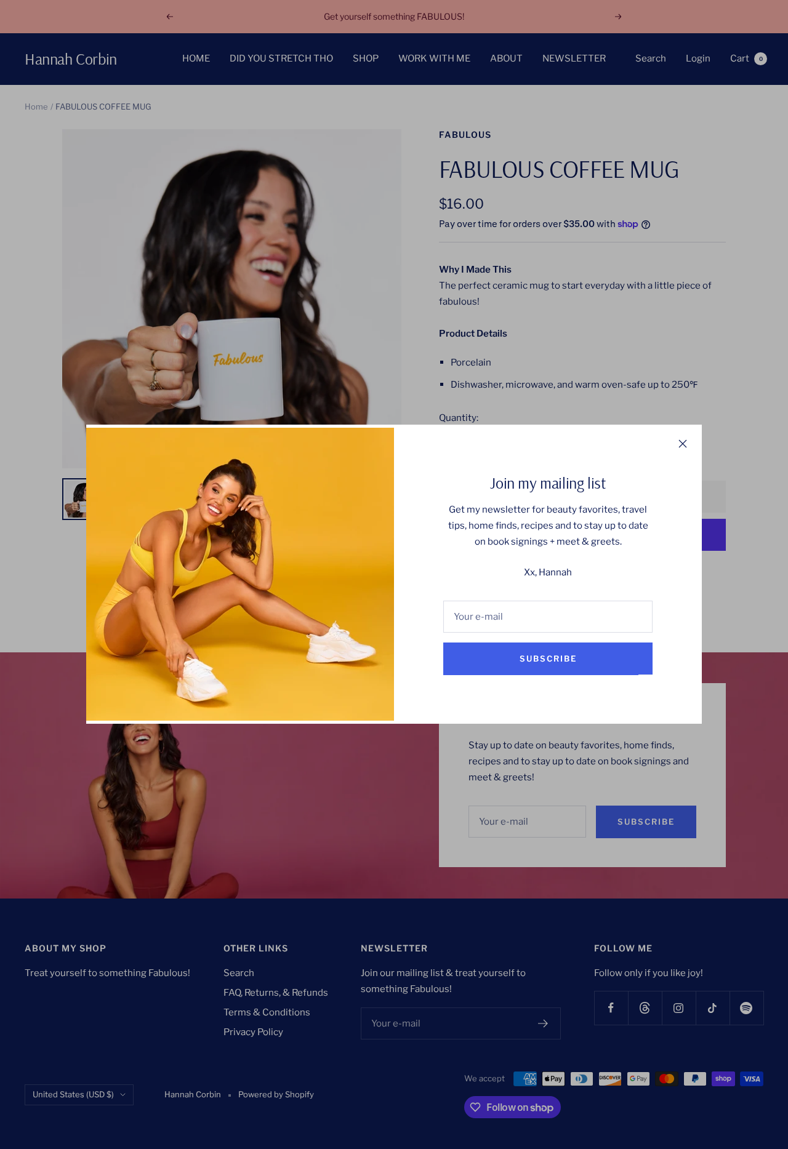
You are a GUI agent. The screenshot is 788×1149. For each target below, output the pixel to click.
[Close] (682, 443)
